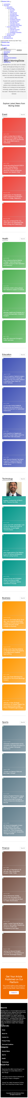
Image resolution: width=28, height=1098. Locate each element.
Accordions (13, 14)
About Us (4, 1033)
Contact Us (7, 62)
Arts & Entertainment (10, 57)
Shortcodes (10, 8)
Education (7, 52)
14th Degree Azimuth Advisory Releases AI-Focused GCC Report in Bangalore (13, 1077)
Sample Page (7, 36)
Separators (13, 16)
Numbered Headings (15, 32)
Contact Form (11, 33)
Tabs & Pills (13, 12)
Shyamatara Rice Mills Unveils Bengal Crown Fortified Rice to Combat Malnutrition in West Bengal (13, 1070)
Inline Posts (10, 35)
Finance (6, 59)
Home (5, 47)
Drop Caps (13, 28)
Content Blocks (15, 29)
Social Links (13, 18)
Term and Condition (7, 1044)
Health (6, 53)
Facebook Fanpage (15, 19)
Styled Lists (13, 31)
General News (6, 1051)
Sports (6, 56)
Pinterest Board (15, 23)
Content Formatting (13, 26)
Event (5, 55)
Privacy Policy (6, 1041)
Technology (5, 1062)
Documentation (8, 38)
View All (23, 114)
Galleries (9, 6)
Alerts (12, 11)
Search (19, 50)
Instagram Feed (14, 21)
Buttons (12, 9)
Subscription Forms (16, 25)
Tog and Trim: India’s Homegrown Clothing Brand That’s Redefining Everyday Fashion (13, 1083)
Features (6, 5)
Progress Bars (14, 15)
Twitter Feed (14, 22)
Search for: (3, 48)
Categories (7, 4)
